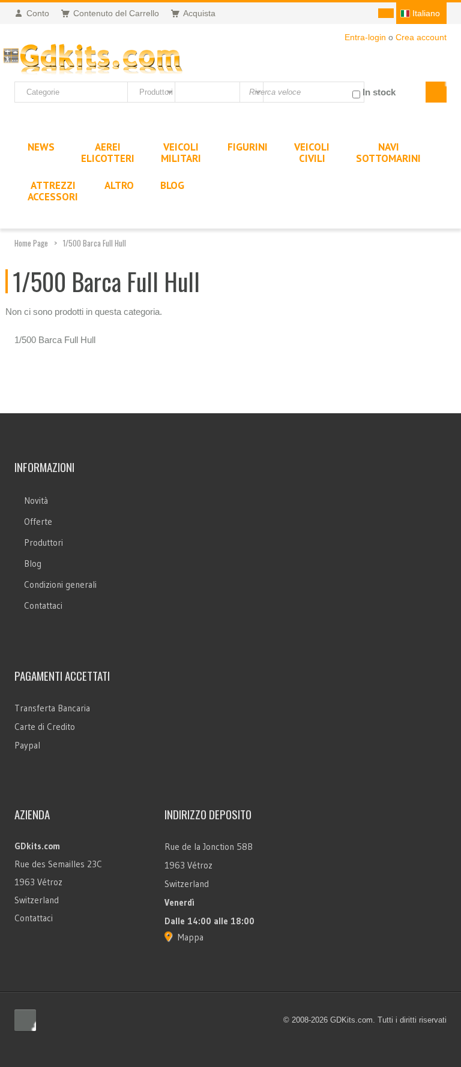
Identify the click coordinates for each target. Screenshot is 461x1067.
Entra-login (365, 37)
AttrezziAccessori (53, 191)
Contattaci (43, 605)
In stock (379, 92)
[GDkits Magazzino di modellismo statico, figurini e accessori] (92, 56)
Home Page (31, 243)
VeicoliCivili (312, 152)
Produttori (43, 542)
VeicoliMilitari (181, 152)
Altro (119, 185)
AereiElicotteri (107, 152)
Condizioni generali (60, 584)
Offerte (38, 521)
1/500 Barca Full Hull (94, 243)
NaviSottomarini (388, 152)
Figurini (247, 147)
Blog (32, 563)
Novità (36, 500)
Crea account (421, 37)
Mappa (190, 937)
